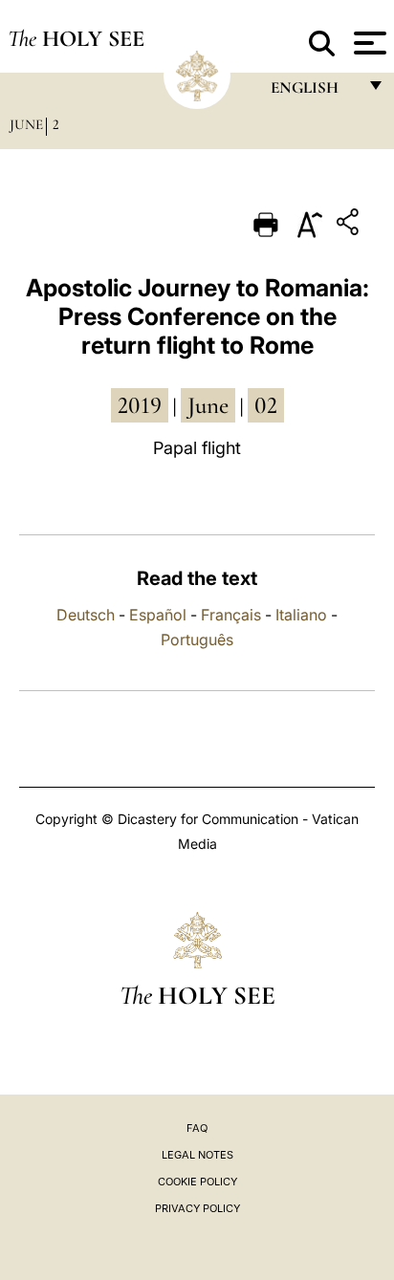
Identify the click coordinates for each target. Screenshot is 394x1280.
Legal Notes (197, 1154)
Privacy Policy (197, 1208)
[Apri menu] (367, 43)
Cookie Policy (197, 1181)
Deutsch (85, 614)
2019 (140, 405)
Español (157, 614)
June (26, 124)
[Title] (350, 225)
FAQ (197, 1128)
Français (231, 614)
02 (265, 405)
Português (197, 639)
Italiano (301, 614)
